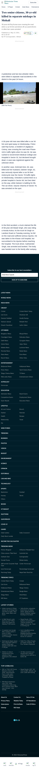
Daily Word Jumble (7, 536)
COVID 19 (4, 524)
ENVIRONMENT (6, 458)
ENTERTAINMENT (7, 363)
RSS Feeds (17, 707)
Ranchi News (5, 358)
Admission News (6, 394)
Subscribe (33, 2)
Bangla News (24, 591)
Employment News (25, 397)
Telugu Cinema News (7, 373)
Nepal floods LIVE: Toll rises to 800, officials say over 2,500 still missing (28, 670)
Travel (21, 419)
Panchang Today (6, 572)
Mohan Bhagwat (6, 550)
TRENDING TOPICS (7, 577)
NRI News (4, 598)
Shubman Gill (24, 315)
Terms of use (30, 697)
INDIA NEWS (5, 303)
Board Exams (24, 394)
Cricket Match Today (26, 311)
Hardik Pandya (24, 318)
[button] (2, 2)
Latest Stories (7, 605)
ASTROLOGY (5, 382)
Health (3, 416)
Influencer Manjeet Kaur (27, 550)
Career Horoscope (25, 563)
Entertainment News (7, 591)
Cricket (17, 7)
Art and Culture (5, 409)
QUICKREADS (5, 519)
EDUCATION (5, 390)
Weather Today (18, 701)
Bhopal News (24, 333)
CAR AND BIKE (6, 478)
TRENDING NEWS (7, 546)
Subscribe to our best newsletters (20, 270)
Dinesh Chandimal (6, 325)
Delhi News (4, 340)
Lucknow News (24, 347)
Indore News (5, 344)
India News (25, 7)
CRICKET (4, 308)
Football (22, 492)
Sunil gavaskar (24, 557)
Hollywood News (25, 366)
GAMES (3, 529)
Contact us (17, 697)
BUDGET (4, 453)
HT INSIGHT (5, 509)
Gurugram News (25, 340)
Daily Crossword (25, 533)
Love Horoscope (6, 569)
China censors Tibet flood (9, 553)
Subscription (5, 704)
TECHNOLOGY (5, 483)
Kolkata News (5, 347)
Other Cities (23, 358)
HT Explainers (24, 598)
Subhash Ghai (5, 557)
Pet (2, 423)
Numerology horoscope (27, 569)
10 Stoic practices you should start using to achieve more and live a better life (28, 654)
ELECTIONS (4, 514)
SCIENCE (4, 463)
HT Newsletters (31, 701)
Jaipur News (23, 344)
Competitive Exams (7, 397)
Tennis (21, 495)
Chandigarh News (6, 337)
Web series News (6, 377)
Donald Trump (5, 560)
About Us (4, 697)
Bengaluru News (6, 333)
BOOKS (3, 504)
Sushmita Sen (24, 553)
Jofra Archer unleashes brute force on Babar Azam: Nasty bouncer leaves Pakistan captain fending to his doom (27, 611)
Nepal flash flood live (26, 572)
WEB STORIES (5, 428)
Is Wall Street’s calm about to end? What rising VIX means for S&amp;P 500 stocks (8, 621)
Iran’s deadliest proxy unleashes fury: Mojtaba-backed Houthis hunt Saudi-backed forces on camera (28, 633)
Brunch (22, 409)
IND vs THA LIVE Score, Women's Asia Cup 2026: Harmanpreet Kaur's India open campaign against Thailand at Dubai (9, 673)
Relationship (5, 419)
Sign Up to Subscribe (19, 280)
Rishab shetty (24, 560)
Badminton (4, 492)
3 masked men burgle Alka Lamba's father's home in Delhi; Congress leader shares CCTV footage (9, 633)
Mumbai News (5, 351)
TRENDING (4, 433)
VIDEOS (3, 448)
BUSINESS (4, 438)
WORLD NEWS (6, 298)
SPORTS (3, 488)
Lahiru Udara (23, 325)
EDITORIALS (5, 473)
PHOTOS (4, 443)
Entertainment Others (26, 377)
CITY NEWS (4, 330)
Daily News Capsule (8, 275)
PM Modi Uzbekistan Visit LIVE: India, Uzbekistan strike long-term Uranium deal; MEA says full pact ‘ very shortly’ (10, 685)
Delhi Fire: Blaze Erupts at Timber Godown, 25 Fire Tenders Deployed (27, 642)
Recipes (22, 416)
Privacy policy (5, 701)
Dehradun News (25, 337)
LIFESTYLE (4, 406)
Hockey (3, 495)
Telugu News (5, 595)
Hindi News (23, 595)
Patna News (4, 354)
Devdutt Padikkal (6, 318)
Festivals (22, 413)
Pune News (23, 354)
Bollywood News (6, 366)
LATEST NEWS (5, 293)
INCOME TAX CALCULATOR (10, 541)
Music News (5, 370)
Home (3, 7)
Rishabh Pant (24, 322)
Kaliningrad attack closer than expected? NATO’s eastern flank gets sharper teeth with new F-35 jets (10, 644)
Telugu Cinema (24, 588)
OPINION (4, 468)
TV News (22, 373)
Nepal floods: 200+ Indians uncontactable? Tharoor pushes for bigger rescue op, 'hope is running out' (28, 622)
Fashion (3, 413)
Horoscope (4, 385)
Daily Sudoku (5, 533)
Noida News (23, 351)
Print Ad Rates (18, 704)
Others (3, 499)
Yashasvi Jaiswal (6, 322)
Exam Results (5, 401)
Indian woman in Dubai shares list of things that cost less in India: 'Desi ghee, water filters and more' (9, 611)
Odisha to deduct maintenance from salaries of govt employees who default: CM (9, 655)
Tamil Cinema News (26, 370)
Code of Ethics (31, 704)
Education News (25, 401)
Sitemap (3, 707)
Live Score (4, 315)
